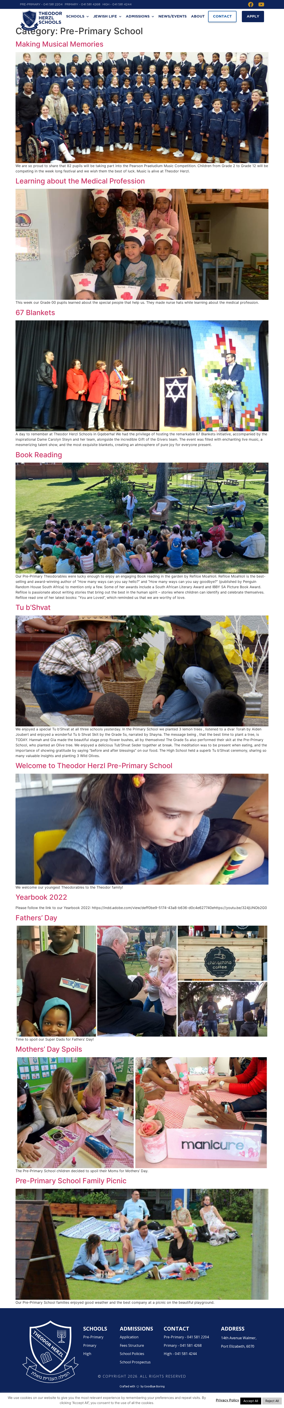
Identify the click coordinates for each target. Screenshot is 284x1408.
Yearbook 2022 (41, 897)
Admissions (138, 16)
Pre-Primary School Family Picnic (71, 1180)
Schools (75, 16)
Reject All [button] (272, 1401)
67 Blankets (35, 312)
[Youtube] (261, 4)
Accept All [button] (250, 1401)
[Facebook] (250, 4)
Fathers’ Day (36, 917)
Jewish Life (105, 16)
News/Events (172, 16)
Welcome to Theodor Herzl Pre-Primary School (94, 765)
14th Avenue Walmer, (238, 1342)
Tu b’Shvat (33, 607)
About (198, 16)
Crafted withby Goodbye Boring (142, 1386)
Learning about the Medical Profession (80, 181)
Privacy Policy (227, 1400)
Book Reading (39, 454)
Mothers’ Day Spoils (49, 1049)
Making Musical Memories (59, 44)
